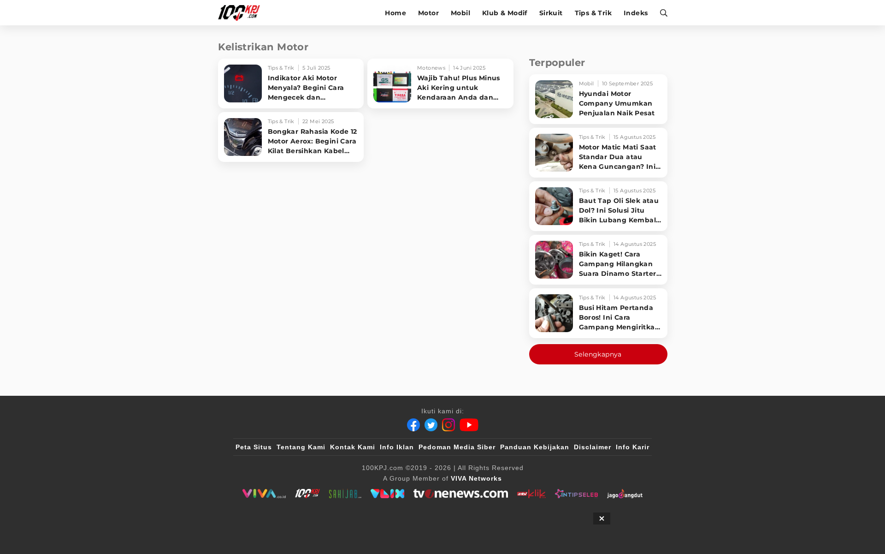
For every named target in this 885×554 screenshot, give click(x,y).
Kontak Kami (352, 447)
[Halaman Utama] (242, 12)
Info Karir (632, 447)
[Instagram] (448, 424)
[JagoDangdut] (625, 493)
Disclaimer (592, 447)
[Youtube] (469, 424)
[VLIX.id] (388, 493)
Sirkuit (551, 13)
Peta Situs (254, 447)
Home (395, 13)
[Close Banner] (601, 518)
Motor (428, 13)
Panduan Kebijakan (534, 447)
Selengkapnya (598, 354)
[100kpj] (307, 493)
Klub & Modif (504, 13)
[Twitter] (431, 424)
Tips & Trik (593, 13)
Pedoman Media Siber (457, 447)
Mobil (460, 13)
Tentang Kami (301, 447)
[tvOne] (460, 493)
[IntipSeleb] (576, 493)
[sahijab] (345, 493)
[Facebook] (413, 424)
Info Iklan (397, 447)
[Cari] (660, 12)
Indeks (636, 13)
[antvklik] (531, 493)
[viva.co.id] (263, 493)
